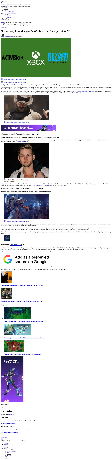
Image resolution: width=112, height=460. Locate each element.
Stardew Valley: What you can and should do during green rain (24, 321)
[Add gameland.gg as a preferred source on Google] (26, 267)
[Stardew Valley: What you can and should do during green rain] (57, 313)
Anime (5, 7)
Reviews (6, 9)
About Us (6, 18)
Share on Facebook (5, 79)
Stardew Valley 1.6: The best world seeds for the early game (22, 354)
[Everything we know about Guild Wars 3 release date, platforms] (57, 330)
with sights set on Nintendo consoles (44, 185)
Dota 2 (8, 14)
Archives (3, 408)
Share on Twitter (14, 79)
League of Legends (11, 13)
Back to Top (4, 437)
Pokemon (9, 455)
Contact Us (6, 458)
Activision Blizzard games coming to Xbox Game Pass (83, 91)
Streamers (6, 6)
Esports (5, 10)
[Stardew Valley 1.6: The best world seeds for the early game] (57, 346)
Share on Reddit (22, 79)
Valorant (9, 454)
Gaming (6, 5)
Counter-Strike (10, 11)
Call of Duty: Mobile (22, 141)
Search (22, 24)
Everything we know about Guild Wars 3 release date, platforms (24, 338)
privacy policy (11, 414)
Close (2, 439)
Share (2, 78)
